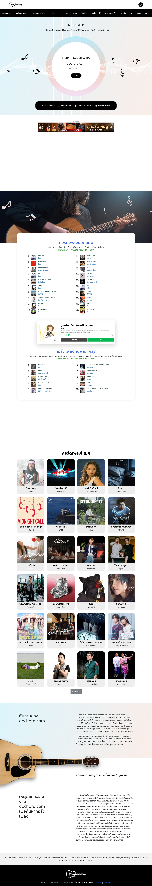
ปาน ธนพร (121, 607)
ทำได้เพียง (90, 309)
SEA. (91, 530)
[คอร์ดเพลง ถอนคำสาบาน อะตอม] (83, 378)
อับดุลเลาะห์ (31, 488)
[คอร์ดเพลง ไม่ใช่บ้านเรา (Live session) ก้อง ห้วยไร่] (30, 588)
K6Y (39, 385)
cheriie (30, 568)
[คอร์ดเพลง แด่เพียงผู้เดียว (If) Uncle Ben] (83, 372)
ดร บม (61, 645)
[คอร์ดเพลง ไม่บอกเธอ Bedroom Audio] (83, 281)
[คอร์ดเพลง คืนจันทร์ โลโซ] (34, 257)
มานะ (88, 268)
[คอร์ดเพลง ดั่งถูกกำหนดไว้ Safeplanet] (61, 472)
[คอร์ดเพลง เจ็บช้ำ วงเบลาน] (83, 384)
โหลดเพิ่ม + (76, 691)
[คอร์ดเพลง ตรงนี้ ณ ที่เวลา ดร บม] (61, 626)
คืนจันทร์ (41, 256)
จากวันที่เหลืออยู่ (91, 488)
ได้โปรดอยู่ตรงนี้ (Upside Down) (98, 364)
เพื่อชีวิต (84, 13)
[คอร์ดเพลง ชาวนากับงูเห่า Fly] (34, 311)
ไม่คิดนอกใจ (42, 262)
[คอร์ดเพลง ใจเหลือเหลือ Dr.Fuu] (83, 257)
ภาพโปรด (31, 565)
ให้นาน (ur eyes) (121, 565)
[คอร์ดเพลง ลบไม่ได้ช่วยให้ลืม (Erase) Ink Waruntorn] (34, 299)
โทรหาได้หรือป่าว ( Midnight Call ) (31, 528)
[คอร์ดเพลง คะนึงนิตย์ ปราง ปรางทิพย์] (34, 372)
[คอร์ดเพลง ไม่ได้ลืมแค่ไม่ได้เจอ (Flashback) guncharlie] (83, 390)
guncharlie (90, 391)
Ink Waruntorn (43, 300)
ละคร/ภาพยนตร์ (109, 13)
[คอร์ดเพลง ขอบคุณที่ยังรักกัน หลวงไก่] (61, 665)
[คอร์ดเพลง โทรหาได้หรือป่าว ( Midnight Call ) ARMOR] (30, 511)
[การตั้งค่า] (140, 4)
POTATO (121, 530)
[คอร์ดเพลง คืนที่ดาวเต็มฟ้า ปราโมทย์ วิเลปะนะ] (34, 269)
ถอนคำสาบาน (91, 376)
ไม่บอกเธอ (90, 279)
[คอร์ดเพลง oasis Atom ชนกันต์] (30, 665)
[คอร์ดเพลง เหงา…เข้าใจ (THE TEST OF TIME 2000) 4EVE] (30, 626)
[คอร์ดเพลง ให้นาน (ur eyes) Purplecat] (121, 549)
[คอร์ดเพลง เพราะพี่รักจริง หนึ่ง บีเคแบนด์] (83, 263)
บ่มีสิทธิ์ (89, 291)
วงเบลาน (89, 385)
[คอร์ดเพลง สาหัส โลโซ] (83, 287)
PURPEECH (41, 294)
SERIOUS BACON (44, 391)
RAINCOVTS (121, 491)
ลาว (132, 13)
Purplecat (121, 568)
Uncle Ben (90, 373)
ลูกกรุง (139, 13)
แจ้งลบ (99, 882)
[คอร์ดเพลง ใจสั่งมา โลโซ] (34, 275)
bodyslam (90, 276)
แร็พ (60, 13)
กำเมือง (123, 13)
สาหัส (89, 285)
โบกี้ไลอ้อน (41, 282)
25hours (90, 312)
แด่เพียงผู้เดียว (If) (93, 370)
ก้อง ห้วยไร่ (30, 607)
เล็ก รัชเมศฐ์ (42, 379)
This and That (60, 526)
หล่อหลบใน (91, 680)
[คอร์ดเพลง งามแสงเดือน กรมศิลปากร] (121, 665)
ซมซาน (40, 303)
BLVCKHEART (91, 367)
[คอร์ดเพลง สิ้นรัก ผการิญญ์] (91, 588)
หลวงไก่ (60, 684)
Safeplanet (61, 491)
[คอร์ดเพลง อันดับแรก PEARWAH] (91, 549)
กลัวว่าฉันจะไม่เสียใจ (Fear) (47, 291)
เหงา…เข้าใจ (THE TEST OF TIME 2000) (30, 643)
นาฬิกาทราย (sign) (44, 279)
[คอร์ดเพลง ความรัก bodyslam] (83, 275)
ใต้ (100, 13)
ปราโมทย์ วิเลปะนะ (43, 270)
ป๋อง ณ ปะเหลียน (91, 684)
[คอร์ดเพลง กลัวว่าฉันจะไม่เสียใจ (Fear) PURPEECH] (34, 293)
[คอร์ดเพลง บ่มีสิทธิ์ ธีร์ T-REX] (83, 293)
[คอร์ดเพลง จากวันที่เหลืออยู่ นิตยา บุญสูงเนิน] (91, 472)
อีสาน (147, 13)
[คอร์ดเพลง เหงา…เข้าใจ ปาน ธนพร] (121, 588)
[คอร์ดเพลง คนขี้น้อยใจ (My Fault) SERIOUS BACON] (34, 390)
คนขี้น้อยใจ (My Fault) (45, 388)
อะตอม (89, 379)
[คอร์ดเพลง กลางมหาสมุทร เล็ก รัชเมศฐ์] (34, 378)
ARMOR (31, 530)
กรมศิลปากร (121, 684)
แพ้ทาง (89, 297)
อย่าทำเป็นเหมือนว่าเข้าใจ (121, 526)
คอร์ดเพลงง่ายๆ (21, 13)
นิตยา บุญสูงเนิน (91, 491)
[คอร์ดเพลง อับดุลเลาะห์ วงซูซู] (30, 472)
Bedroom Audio (92, 282)
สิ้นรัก (91, 603)
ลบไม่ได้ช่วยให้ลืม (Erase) (46, 297)
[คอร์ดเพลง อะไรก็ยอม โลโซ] (34, 287)
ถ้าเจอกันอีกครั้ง (43, 382)
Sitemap (107, 882)
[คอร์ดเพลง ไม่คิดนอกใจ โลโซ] (34, 263)
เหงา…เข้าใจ (121, 603)
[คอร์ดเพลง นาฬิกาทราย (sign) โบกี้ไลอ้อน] (34, 281)
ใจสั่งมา (40, 273)
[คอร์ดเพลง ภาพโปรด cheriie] (30, 549)
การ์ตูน (75, 13)
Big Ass (89, 306)
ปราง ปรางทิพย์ (43, 373)
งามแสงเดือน (121, 680)
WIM (61, 530)
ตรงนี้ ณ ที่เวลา (61, 642)
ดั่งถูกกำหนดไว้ (61, 488)
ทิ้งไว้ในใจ (90, 303)
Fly (39, 312)
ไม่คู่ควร (121, 488)
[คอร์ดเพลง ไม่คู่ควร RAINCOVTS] (121, 472)
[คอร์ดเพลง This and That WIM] (61, 511)
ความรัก (89, 273)
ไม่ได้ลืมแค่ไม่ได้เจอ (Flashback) (97, 388)
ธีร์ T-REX (90, 294)
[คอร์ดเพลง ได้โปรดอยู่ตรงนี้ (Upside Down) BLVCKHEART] (83, 366)
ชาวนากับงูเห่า (42, 309)
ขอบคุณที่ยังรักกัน (61, 680)
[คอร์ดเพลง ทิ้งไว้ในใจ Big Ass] (83, 305)
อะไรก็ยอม (41, 285)
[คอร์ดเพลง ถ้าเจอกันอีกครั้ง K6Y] (34, 384)
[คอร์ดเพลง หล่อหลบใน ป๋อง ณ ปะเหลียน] (91, 665)
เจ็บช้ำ (89, 382)
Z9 (39, 367)
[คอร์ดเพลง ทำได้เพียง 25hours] (83, 311)
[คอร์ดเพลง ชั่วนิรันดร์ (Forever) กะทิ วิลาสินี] (61, 549)
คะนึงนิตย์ (41, 370)
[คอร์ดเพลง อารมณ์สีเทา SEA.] (91, 511)
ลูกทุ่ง (94, 13)
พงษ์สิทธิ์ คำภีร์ (91, 270)
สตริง (53, 13)
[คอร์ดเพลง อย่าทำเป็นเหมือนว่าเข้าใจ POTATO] (121, 511)
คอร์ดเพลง (6, 13)
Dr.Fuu (89, 258)
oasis (30, 680)
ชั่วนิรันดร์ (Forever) (61, 565)
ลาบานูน (89, 300)
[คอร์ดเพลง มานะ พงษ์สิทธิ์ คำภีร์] (83, 269)
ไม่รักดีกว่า (41, 364)
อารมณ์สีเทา (91, 526)
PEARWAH (91, 568)
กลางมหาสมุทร (43, 376)
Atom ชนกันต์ (30, 684)
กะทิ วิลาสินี (61, 568)
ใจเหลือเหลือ (91, 256)
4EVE (31, 645)
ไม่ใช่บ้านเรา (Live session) (30, 603)
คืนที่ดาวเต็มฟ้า (43, 268)
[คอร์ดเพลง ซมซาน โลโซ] (34, 305)
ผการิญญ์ (91, 607)
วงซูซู (31, 491)
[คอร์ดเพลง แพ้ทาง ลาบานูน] (83, 299)
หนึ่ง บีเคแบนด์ (91, 264)
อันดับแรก (91, 565)
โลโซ (39, 258)
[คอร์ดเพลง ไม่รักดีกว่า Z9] (34, 366)
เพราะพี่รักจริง (91, 262)
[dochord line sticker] (76, 332)
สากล (67, 13)
